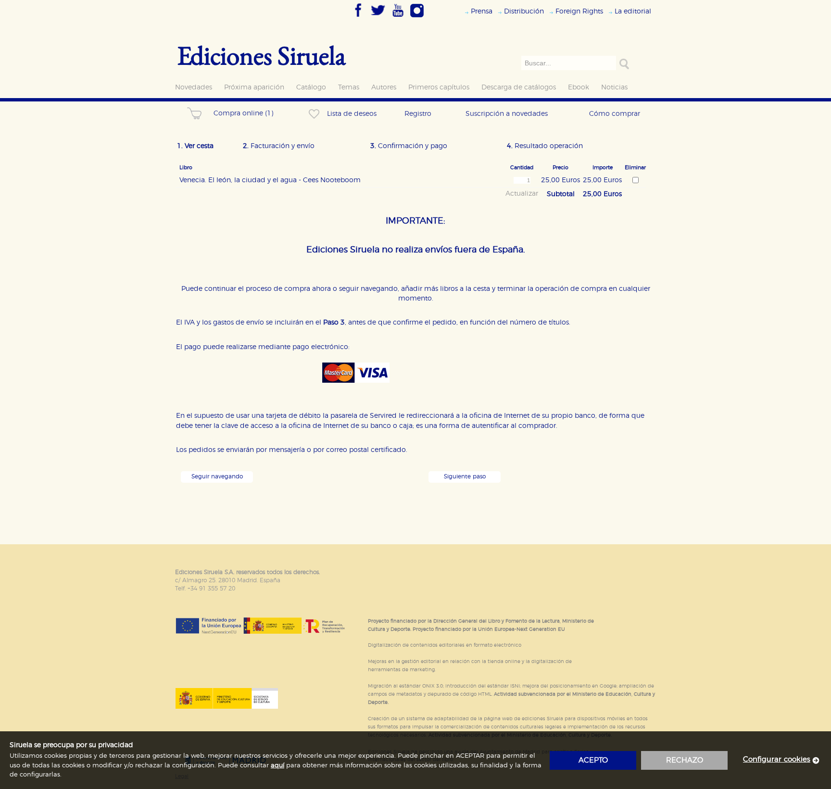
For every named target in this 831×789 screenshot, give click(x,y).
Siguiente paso (465, 476)
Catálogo (311, 87)
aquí (277, 766)
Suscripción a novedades (507, 113)
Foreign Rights (579, 11)
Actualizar (521, 193)
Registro (417, 113)
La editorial (633, 11)
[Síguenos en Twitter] (378, 18)
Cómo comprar (614, 113)
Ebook (578, 87)
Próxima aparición (254, 87)
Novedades (193, 87)
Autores (383, 87)
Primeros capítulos (438, 87)
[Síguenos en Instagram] (417, 18)
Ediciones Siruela (261, 55)
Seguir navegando (217, 476)
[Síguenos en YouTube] (397, 18)
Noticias (614, 87)
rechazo (684, 760)
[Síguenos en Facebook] (358, 18)
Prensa (481, 11)
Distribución (524, 11)
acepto (593, 760)
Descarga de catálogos (518, 87)
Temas (348, 87)
